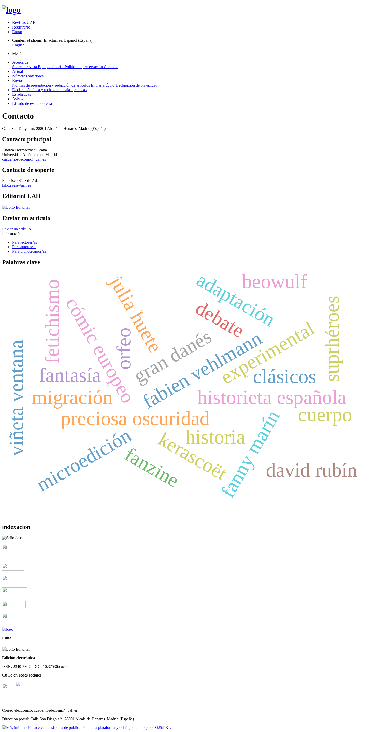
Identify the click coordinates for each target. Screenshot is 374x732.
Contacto (111, 67)
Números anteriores (28, 76)
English (18, 45)
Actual (17, 71)
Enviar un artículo (16, 229)
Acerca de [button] (20, 62)
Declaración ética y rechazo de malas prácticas (49, 90)
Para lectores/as (24, 242)
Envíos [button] (17, 80)
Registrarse (21, 27)
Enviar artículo (103, 85)
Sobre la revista (25, 67)
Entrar (17, 32)
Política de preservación (84, 67)
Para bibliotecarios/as (29, 251)
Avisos (17, 99)
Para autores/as (24, 247)
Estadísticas (21, 94)
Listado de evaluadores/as (32, 103)
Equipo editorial (51, 67)
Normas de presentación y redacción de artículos (51, 85)
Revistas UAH (24, 22)
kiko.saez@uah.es (16, 185)
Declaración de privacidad (136, 85)
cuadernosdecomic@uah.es (24, 159)
